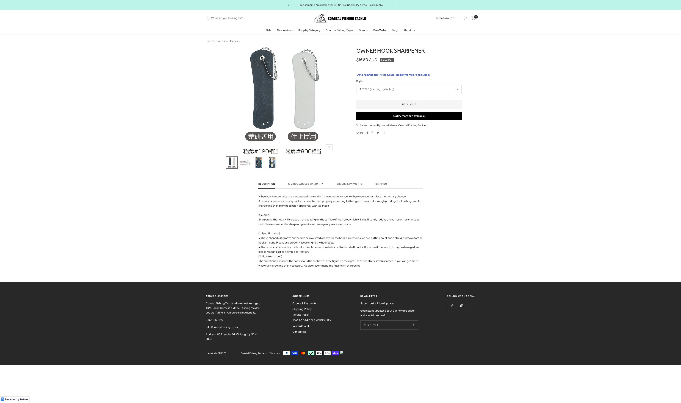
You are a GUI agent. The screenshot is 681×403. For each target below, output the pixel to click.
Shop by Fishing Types (339, 30)
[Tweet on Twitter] (378, 132)
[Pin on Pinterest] (372, 132)
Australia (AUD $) (445, 18)
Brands (363, 30)
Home (209, 41)
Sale (268, 30)
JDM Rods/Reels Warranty (306, 184)
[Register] (412, 325)
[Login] (465, 18)
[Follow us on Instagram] (462, 306)
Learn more (376, 5)
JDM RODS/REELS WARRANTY (311, 320)
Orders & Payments (349, 184)
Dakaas (24, 399)
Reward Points (301, 326)
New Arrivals (285, 30)
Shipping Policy (302, 309)
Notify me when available (409, 115)
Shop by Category (309, 30)
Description (266, 184)
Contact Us (299, 331)
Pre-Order (379, 30)
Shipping (381, 184)
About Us (409, 30)
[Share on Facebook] (367, 132)
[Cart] (473, 18)
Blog (395, 30)
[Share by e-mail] (384, 133)
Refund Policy (300, 314)
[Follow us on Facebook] (452, 306)
